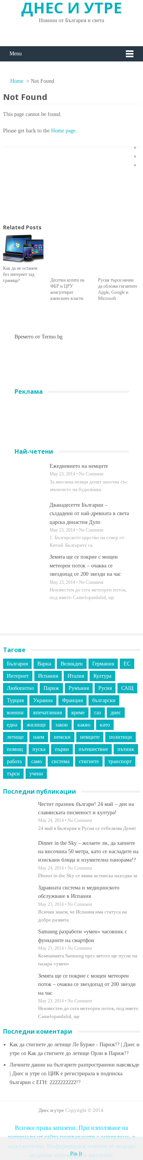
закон (61, 725)
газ (97, 712)
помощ (15, 749)
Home (16, 81)
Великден (72, 664)
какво (83, 725)
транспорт (120, 761)
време (78, 712)
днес (116, 712)
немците (90, 737)
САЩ (127, 688)
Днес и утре (51, 1110)
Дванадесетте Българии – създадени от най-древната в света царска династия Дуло (89, 513)
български (104, 700)
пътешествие (93, 749)
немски (62, 737)
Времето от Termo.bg (38, 337)
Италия (75, 676)
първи (62, 749)
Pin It (76, 1154)
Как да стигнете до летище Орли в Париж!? (78, 1053)
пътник (125, 749)
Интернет (18, 676)
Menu (16, 53)
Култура (102, 676)
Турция (15, 700)
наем (38, 737)
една (12, 725)
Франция (72, 700)
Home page (63, 131)
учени (36, 774)
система (60, 761)
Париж (51, 688)
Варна (44, 664)
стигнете (89, 761)
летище (15, 737)
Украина (43, 700)
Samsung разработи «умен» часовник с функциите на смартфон (82, 936)
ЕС (127, 664)
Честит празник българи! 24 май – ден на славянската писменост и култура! (86, 808)
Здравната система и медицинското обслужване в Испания (78, 892)
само (36, 761)
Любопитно (20, 688)
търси (13, 774)
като (105, 725)
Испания (48, 676)
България (17, 664)
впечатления (47, 712)
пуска (38, 749)
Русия (105, 688)
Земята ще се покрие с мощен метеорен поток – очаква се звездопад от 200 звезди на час (85, 565)
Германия (103, 664)
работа (14, 761)
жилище (36, 725)
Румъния (79, 688)
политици (120, 737)
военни (15, 712)
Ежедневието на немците (79, 466)
